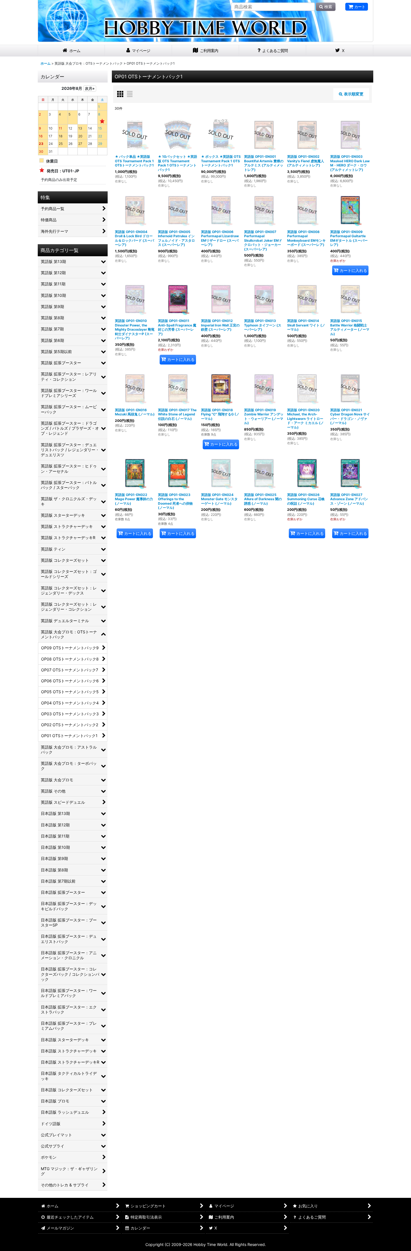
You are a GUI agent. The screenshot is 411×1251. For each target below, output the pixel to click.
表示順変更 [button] (353, 93)
